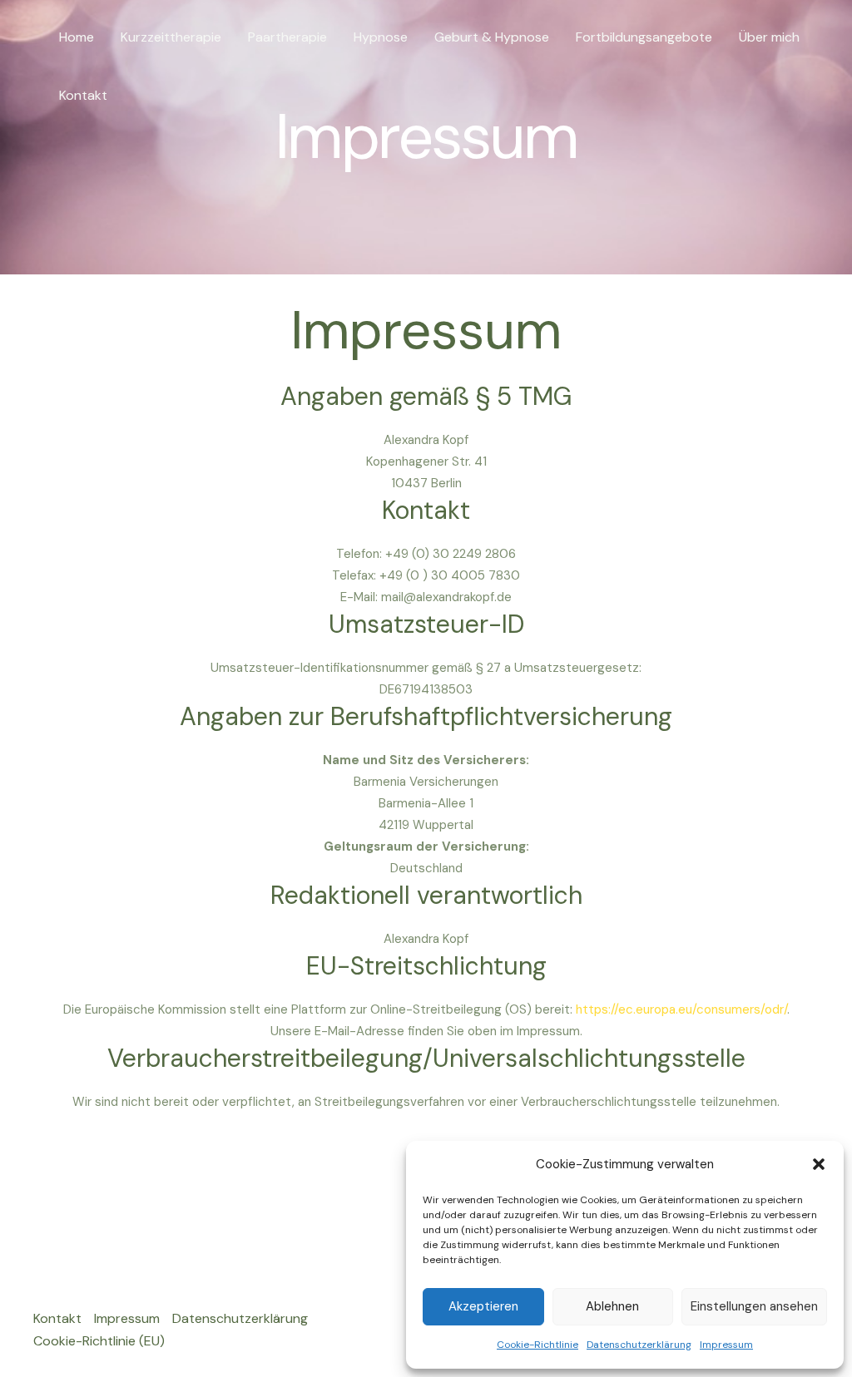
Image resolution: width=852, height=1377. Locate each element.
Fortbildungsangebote (644, 37)
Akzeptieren (483, 1306)
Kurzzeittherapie (171, 37)
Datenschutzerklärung (639, 1344)
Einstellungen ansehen (754, 1306)
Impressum (726, 1344)
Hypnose (381, 37)
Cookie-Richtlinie (537, 1344)
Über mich (769, 37)
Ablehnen (612, 1306)
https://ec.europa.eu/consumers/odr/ (681, 1009)
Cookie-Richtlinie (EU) (99, 1341)
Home (76, 37)
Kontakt (83, 95)
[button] (818, 1164)
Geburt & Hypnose (491, 37)
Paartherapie (287, 37)
